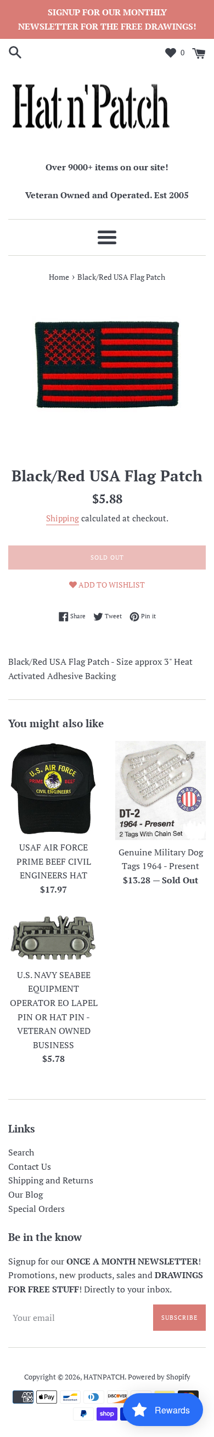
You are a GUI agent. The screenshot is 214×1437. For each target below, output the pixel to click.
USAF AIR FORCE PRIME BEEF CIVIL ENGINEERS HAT (53, 861)
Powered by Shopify (159, 1377)
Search (21, 1152)
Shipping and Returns (50, 1180)
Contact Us (29, 1166)
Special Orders (36, 1209)
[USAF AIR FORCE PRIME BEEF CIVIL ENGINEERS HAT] (53, 788)
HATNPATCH (104, 1377)
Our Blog (25, 1194)
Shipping (62, 518)
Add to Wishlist (111, 584)
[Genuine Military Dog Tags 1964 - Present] (160, 790)
